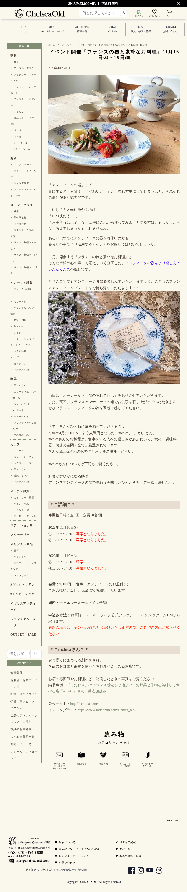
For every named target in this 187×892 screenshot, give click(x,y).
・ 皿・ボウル (18, 385)
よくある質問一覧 (22, 736)
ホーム (51, 45)
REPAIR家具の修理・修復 (141, 29)
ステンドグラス (21, 205)
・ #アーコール (19, 143)
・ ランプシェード (20, 164)
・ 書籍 (14, 550)
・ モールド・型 (19, 510)
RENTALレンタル (111, 29)
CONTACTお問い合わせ (170, 29)
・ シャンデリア (19, 183)
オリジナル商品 (21, 544)
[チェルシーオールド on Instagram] (139, 871)
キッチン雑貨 (20, 491)
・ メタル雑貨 (18, 351)
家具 (13, 55)
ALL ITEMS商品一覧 (82, 29)
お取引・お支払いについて (24, 683)
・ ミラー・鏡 (18, 301)
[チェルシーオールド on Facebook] (130, 871)
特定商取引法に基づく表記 (39, 869)
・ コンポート (18, 450)
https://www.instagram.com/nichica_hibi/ (107, 710)
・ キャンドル (18, 556)
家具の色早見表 (20, 729)
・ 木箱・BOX (18, 320)
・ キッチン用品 (19, 503)
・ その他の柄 (18, 223)
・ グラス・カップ (20, 463)
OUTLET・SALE (23, 634)
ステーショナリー (23, 525)
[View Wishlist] (155, 12)
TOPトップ (23, 29)
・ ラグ (14, 357)
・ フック (15, 332)
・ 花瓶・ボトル (19, 475)
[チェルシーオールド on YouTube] (148, 871)
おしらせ (66, 45)
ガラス (15, 444)
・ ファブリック (19, 575)
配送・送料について (24, 694)
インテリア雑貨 (21, 282)
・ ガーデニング (19, 363)
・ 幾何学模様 (18, 217)
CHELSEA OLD (89, 882)
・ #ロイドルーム (20, 149)
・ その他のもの (19, 370)
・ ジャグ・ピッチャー (23, 457)
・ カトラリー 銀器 (22, 497)
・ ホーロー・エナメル (23, 516)
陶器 (13, 379)
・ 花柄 (14, 211)
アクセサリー (20, 534)
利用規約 (82, 869)
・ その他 (15, 136)
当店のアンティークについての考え (24, 718)
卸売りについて (20, 744)
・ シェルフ (17, 112)
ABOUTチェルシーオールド (52, 29)
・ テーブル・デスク (22, 68)
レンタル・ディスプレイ (24, 755)
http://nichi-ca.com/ (84, 704)
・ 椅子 (14, 62)
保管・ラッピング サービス (22, 704)
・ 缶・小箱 (17, 326)
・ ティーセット (19, 416)
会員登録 (16, 672)
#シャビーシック (22, 594)
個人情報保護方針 (65, 869)
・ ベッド (15, 130)
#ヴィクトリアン (22, 584)
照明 (13, 158)
